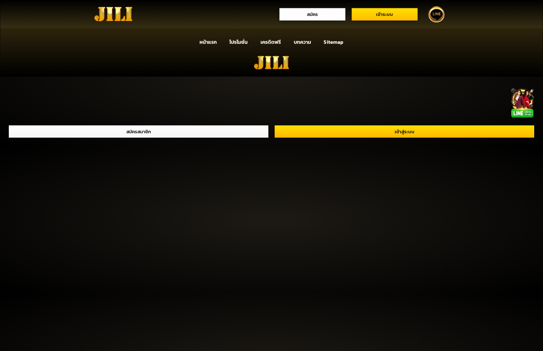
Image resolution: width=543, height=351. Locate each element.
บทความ (302, 42)
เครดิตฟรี (271, 42)
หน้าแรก (208, 42)
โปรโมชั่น (238, 42)
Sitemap (333, 42)
